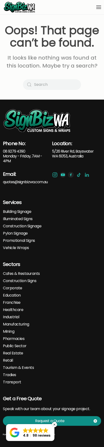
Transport (12, 382)
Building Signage (17, 211)
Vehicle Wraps (16, 247)
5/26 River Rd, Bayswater (73, 151)
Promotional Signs (19, 240)
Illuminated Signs (18, 219)
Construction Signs (19, 280)
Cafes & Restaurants (21, 273)
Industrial (11, 317)
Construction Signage (22, 226)
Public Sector (15, 346)
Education (12, 295)
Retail (8, 360)
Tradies (9, 374)
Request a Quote (49, 421)
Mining (8, 331)
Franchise (12, 302)
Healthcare (13, 309)
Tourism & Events (18, 367)
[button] (98, 7)
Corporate (12, 288)
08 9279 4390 (14, 151)
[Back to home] (20, 7)
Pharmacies (13, 338)
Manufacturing (16, 324)
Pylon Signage (15, 233)
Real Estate (13, 353)
